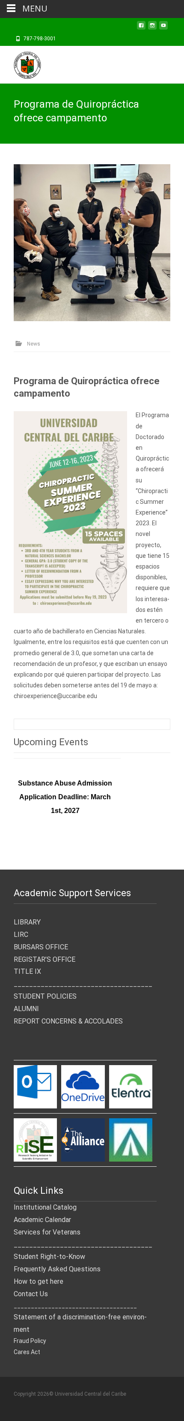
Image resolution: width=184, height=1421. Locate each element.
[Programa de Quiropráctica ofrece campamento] (92, 242)
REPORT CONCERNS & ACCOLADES (68, 1021)
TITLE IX (27, 971)
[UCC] (20, 63)
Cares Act (27, 1352)
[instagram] (152, 27)
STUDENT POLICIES (45, 996)
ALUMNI (26, 1009)
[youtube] (163, 27)
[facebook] (141, 27)
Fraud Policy (30, 1340)
